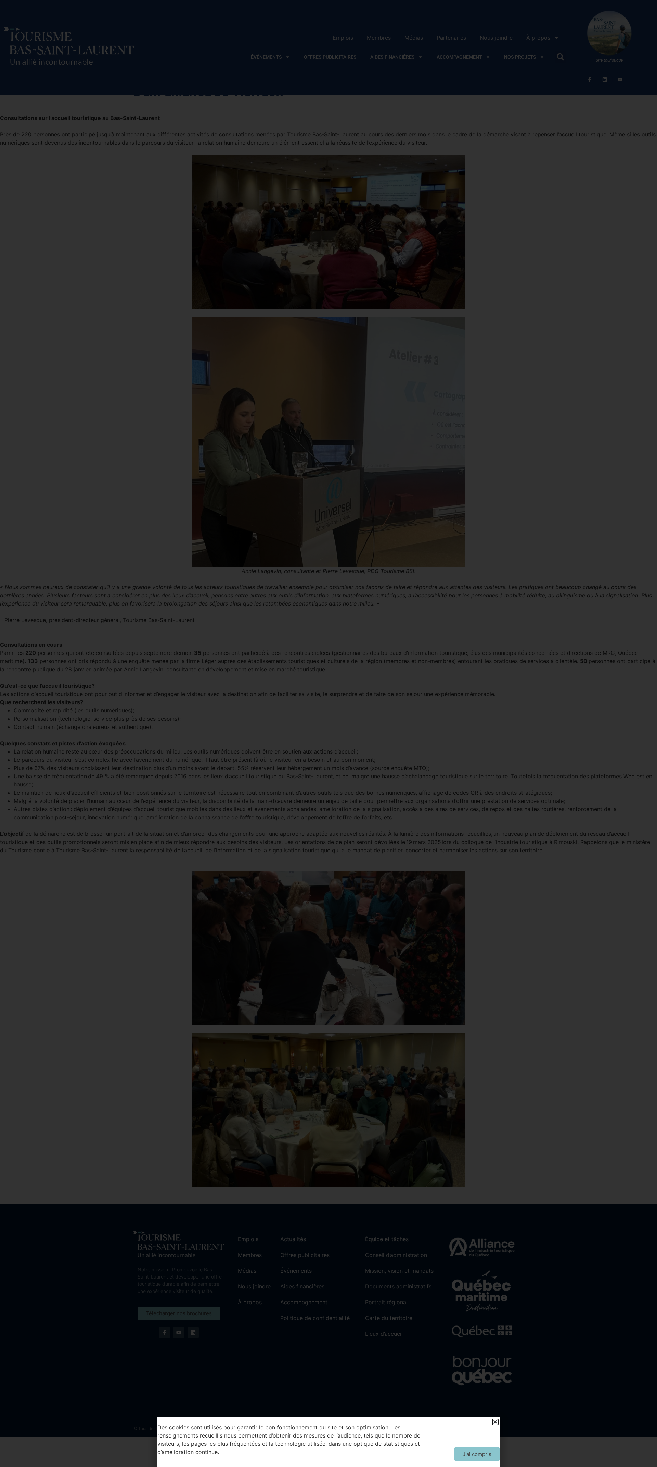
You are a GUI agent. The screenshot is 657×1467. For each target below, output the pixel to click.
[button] (495, 1422)
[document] (328, 733)
